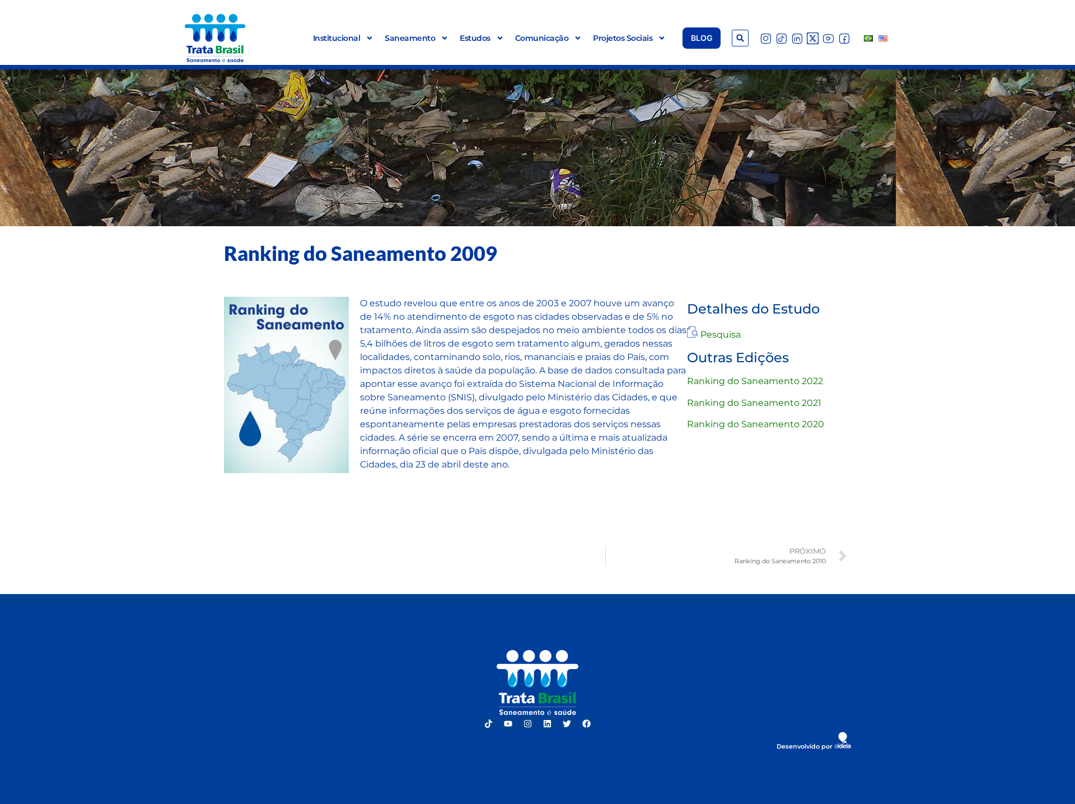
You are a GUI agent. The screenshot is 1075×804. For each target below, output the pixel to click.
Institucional (337, 38)
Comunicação (542, 38)
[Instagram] (528, 723)
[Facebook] (586, 723)
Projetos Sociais (622, 38)
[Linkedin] (547, 723)
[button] (740, 38)
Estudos (475, 38)
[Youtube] (508, 723)
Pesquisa (720, 334)
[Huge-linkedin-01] (797, 38)
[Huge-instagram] (766, 38)
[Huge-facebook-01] (844, 38)
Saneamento (410, 38)
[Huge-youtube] (828, 38)
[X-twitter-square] (813, 38)
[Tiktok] (488, 723)
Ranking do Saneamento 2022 (755, 381)
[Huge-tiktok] (781, 38)
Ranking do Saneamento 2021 (754, 403)
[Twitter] (567, 723)
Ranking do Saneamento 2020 (755, 424)
